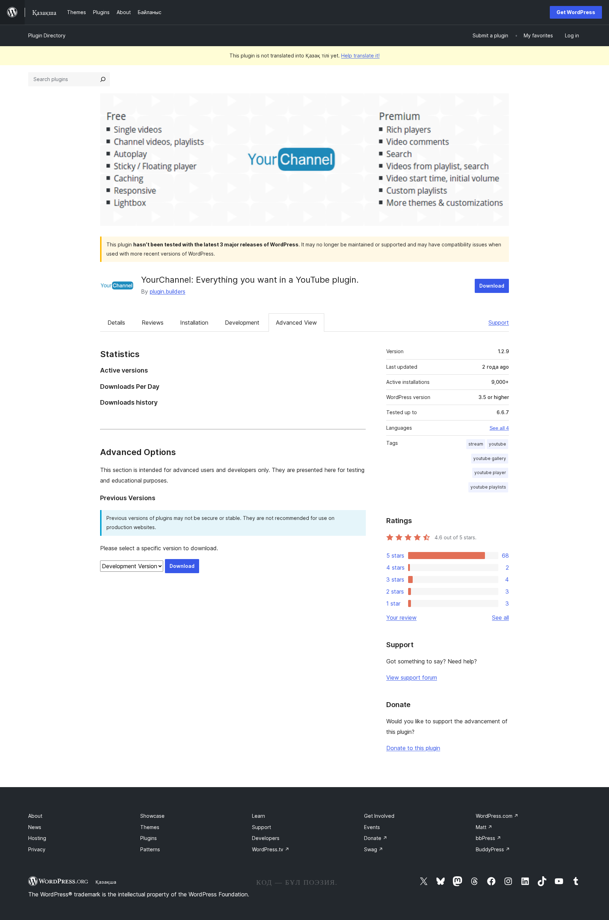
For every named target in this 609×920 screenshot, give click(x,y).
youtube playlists (488, 487)
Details (116, 322)
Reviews (153, 322)
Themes (149, 827)
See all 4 (499, 428)
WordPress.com (497, 816)
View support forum (411, 677)
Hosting (37, 838)
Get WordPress (575, 12)
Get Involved (379, 816)
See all (500, 617)
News (34, 827)
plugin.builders (167, 291)
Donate (375, 838)
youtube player (490, 472)
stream (475, 444)
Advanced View (296, 322)
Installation (194, 322)
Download (491, 286)
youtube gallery (489, 458)
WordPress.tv (270, 849)
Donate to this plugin (413, 748)
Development (242, 322)
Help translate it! (360, 56)
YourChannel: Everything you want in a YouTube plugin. (250, 280)
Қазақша (106, 882)
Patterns (150, 849)
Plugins (148, 838)
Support (498, 322)
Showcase (152, 816)
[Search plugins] (103, 79)
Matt (484, 827)
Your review (401, 617)
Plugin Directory (47, 35)
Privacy (36, 849)
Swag (373, 849)
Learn (258, 816)
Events (372, 827)
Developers (265, 838)
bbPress (488, 838)
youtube (497, 444)
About (35, 816)
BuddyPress (493, 849)
